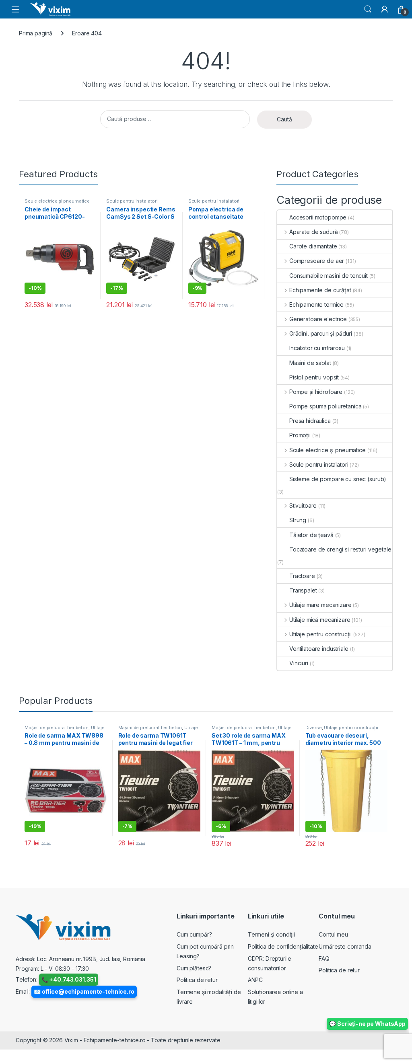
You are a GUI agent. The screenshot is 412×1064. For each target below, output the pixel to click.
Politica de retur (197, 979)
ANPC (255, 979)
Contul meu (333, 934)
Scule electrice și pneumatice (57, 201)
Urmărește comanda (345, 946)
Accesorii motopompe (317, 217)
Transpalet (303, 590)
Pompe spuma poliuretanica (325, 406)
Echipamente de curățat (320, 290)
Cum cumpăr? (194, 934)
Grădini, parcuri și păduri (320, 333)
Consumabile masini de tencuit (328, 275)
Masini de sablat (310, 362)
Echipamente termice (316, 304)
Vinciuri (298, 663)
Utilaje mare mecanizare (320, 604)
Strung (297, 520)
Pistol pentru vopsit (314, 377)
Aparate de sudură (313, 231)
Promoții (300, 435)
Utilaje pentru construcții (320, 634)
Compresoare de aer (316, 260)
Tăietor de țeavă (311, 534)
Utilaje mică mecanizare (319, 619)
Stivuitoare (303, 505)
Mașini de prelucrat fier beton (57, 727)
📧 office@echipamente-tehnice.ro (84, 991)
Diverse (313, 727)
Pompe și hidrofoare (315, 391)
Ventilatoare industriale (318, 648)
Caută (284, 119)
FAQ (324, 958)
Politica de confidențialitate (283, 946)
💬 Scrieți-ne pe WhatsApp (367, 1023)
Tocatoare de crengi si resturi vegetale (340, 549)
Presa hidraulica (310, 420)
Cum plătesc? (194, 968)
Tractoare (302, 575)
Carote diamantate (313, 246)
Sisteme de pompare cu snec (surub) (337, 479)
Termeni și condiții (271, 934)
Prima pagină (35, 33)
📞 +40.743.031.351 (68, 979)
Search (367, 9)
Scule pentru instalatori (132, 201)
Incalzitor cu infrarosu (317, 347)
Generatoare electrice (318, 319)
